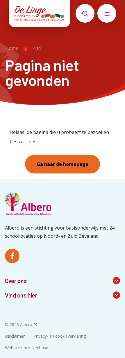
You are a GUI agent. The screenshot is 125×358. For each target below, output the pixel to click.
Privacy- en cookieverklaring (59, 336)
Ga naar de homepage (62, 164)
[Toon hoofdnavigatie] (106, 13)
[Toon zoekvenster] (85, 13)
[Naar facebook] (12, 256)
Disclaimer (15, 336)
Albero (26, 324)
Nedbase (39, 347)
